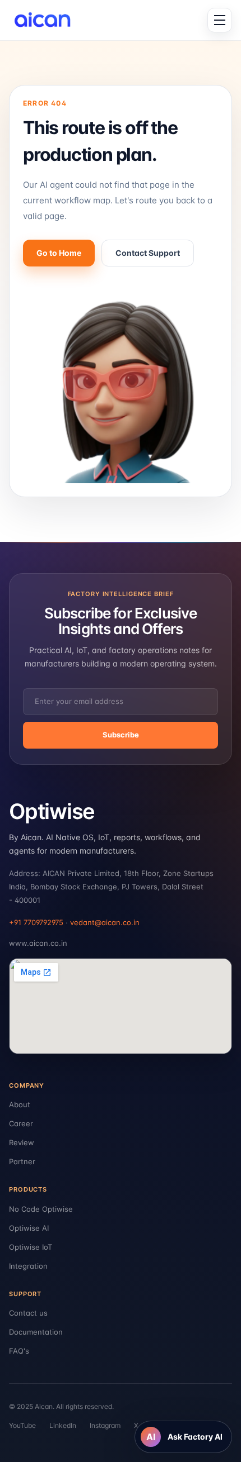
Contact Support (147, 253)
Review (21, 1142)
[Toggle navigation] (219, 20)
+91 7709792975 (36, 922)
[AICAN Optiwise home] (46, 20)
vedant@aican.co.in (105, 922)
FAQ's (19, 1350)
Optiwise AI (29, 1227)
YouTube (22, 1425)
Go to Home (58, 253)
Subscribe (121, 734)
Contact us (28, 1312)
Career (21, 1123)
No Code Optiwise (41, 1208)
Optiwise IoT (30, 1246)
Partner (22, 1161)
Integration (28, 1265)
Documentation (36, 1331)
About (19, 1104)
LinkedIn (62, 1425)
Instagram (105, 1425)
